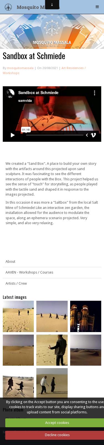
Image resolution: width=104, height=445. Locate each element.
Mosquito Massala (38, 7)
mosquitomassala (20, 68)
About (10, 261)
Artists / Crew (16, 283)
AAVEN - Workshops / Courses (29, 272)
